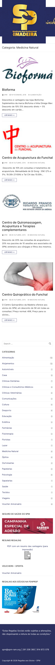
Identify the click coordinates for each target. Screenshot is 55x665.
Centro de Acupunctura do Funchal (27, 157)
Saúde (5, 486)
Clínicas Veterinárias (12, 393)
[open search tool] (47, 22)
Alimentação (35, 95)
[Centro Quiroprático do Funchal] (27, 276)
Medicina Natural (37, 163)
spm (5, 95)
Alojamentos (8, 363)
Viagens (6, 498)
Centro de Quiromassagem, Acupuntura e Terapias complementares (22, 226)
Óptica (5, 457)
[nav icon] (51, 21)
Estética (6, 422)
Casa (4, 375)
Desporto (6, 410)
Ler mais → (9, 115)
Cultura (5, 404)
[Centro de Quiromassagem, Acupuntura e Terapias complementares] (27, 204)
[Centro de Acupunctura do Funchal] (27, 139)
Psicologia (7, 474)
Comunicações (9, 398)
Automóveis (8, 369)
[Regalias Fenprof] (21, 613)
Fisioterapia (7, 433)
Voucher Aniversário (11, 504)
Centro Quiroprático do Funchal (25, 294)
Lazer (4, 445)
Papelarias (7, 469)
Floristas (6, 439)
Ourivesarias (8, 463)
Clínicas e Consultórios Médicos (17, 387)
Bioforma (8, 89)
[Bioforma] (27, 71)
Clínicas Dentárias (10, 381)
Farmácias (7, 428)
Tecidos (6, 492)
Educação (7, 416)
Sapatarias (7, 480)
